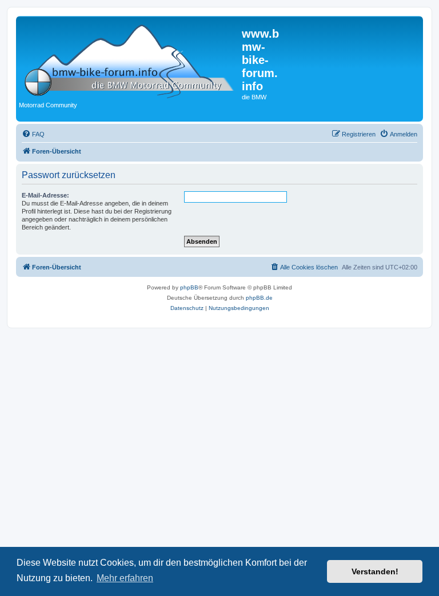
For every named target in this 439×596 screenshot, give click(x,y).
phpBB (189, 287)
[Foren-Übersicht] (130, 59)
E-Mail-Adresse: (45, 195)
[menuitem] (33, 134)
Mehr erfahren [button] (125, 578)
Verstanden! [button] (375, 571)
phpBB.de (259, 298)
